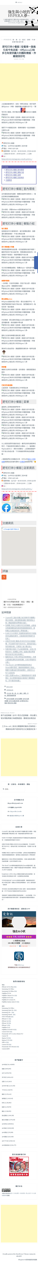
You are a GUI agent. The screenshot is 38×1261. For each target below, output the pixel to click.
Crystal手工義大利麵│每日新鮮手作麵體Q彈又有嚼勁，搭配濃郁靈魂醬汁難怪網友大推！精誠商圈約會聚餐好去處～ (20, 620)
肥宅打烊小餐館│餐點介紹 (15, 172)
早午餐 (4, 1077)
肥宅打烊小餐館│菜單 (13, 175)
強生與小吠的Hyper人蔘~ (19, 13)
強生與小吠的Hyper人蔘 (17, 816)
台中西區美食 (5, 1145)
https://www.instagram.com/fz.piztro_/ (17, 159)
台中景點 (4, 1132)
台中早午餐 (5, 1086)
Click (36, 262)
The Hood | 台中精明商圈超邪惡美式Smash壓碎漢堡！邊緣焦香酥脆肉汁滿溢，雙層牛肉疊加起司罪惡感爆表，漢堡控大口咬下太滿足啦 (19, 868)
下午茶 (4, 1090)
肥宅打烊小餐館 (12, 703)
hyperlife (10, 690)
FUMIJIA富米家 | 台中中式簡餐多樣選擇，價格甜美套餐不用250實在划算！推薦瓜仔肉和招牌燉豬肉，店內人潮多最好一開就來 (19, 882)
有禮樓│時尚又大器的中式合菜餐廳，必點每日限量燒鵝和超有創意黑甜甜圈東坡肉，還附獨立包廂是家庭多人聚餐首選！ (20, 628)
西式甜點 (4, 1115)
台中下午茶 (5, 1141)
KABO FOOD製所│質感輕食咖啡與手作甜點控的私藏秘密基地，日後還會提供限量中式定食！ (20, 635)
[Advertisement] (19, 82)
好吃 (3, 1103)
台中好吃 (4, 1124)
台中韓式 (4, 1128)
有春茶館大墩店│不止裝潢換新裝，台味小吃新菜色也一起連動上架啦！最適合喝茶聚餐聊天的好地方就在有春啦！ (20, 651)
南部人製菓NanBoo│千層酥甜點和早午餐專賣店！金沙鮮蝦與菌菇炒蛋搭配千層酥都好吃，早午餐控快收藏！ (20, 678)
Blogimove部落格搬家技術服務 (27, 1260)
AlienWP (18, 1256)
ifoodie (8, 40)
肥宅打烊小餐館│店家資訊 (15, 178)
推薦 (3, 1069)
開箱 (15, 987)
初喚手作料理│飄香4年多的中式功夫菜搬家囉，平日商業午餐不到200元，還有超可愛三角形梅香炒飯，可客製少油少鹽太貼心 (20, 643)
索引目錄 (5, 167)
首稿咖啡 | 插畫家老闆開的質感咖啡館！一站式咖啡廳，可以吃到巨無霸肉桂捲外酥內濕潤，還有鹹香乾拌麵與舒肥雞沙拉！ (19, 897)
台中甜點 (4, 1137)
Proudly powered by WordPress (13, 1254)
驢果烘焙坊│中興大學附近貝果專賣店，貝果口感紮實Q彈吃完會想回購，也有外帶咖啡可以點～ (20, 659)
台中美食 (4, 1064)
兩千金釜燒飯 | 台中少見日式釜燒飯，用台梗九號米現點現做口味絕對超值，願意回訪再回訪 (19, 715)
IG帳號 (22, 462)
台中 (3, 1073)
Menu (20, 2)
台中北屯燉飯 (18, 698)
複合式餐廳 (5, 1120)
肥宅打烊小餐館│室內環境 (15, 170)
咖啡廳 (4, 1098)
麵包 (3, 1111)
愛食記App (20, 965)
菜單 (3, 1081)
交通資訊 (9, 180)
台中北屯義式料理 (14, 700)
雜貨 (3, 1094)
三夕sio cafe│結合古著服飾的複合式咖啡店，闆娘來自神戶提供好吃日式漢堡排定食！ (19, 726)
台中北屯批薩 (10, 698)
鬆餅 (3, 1107)
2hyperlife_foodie (16, 811)
